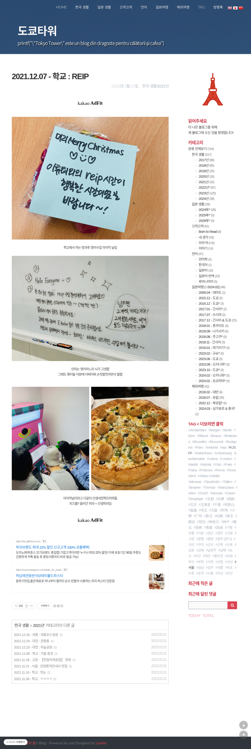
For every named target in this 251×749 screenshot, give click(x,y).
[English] (229, 7)
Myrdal (206, 464)
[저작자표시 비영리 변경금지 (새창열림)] (58, 605)
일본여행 (162, 7)
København (204, 453)
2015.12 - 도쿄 (210, 298)
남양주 (211, 550)
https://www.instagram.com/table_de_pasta (38, 569)
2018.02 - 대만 (210, 392)
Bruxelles (200, 442)
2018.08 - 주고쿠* (212, 337)
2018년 (206, 165)
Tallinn (228, 482)
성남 (201, 568)
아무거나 (206, 243)
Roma (220, 470)
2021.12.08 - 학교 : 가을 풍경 (33, 654)
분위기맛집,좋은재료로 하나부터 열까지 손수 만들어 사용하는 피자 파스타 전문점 (65, 581)
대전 (207, 556)
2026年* (206, 221)
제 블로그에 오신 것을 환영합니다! (210, 133)
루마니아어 (207, 282)
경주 (220, 533)
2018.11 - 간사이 (211, 342)
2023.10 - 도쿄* (211, 370)
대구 (198, 556)
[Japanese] (235, 7)
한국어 (204, 265)
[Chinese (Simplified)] (240, 7)
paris (228, 464)
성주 (210, 568)
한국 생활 (82, 7)
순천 (201, 573)
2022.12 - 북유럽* (212, 403)
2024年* (207, 210)
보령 (230, 556)
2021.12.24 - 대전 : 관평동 (31, 641)
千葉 (217, 505)
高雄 (219, 528)
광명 (201, 539)
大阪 (214, 510)
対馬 (224, 510)
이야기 (205, 248)
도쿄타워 (37, 30)
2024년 (206, 199)
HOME (61, 7)
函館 (231, 499)
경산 (210, 533)
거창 (201, 533)
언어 (144, 7)
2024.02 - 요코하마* (213, 381)
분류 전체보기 (201, 149)
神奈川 (214, 522)
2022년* (206, 187)
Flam (199, 447)
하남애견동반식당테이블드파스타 (39, 576)
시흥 (210, 573)
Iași (223, 447)
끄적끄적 (126, 7)
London (226, 459)
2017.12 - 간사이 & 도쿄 (217, 320)
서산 (230, 562)
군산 (210, 545)
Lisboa (213, 459)
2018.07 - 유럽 (211, 398)
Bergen (215, 430)
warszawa (226, 487)
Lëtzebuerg (224, 453)
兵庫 (220, 499)
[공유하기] (26, 606)
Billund (203, 436)
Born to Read (209, 232)
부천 (201, 562)
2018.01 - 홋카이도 (213, 326)
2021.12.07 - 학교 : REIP (50, 76)
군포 (230, 545)
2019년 (206, 171)
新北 (209, 516)
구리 (201, 545)
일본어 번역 (209, 276)
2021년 (38, 625)
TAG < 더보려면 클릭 (205, 424)
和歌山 (230, 505)
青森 (209, 528)
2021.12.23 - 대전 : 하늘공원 (33, 647)
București (216, 442)
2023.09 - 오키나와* (213, 364)
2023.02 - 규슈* (211, 353)
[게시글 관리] (31, 606)
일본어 (205, 270)
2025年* (206, 215)
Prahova (206, 470)
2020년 (206, 176)
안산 (230, 573)
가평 (229, 528)
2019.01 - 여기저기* (213, 348)
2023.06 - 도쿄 (210, 359)
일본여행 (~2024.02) (208, 287)
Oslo (218, 464)
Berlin (228, 430)
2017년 (206, 160)
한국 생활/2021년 (155, 86)
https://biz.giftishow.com (28, 541)
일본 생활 (104, 7)
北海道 (205, 505)
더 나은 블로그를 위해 (202, 127)
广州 (198, 516)
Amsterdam (198, 430)
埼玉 (203, 510)
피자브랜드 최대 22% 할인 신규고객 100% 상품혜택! (52, 547)
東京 (229, 516)
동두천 (218, 556)
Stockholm (212, 482)
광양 (210, 539)
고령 (230, 533)
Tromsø (209, 487)
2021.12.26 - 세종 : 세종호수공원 (36, 635)
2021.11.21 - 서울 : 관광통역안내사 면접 (40, 666)
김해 (201, 550)
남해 (223, 550)
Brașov (216, 436)
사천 (210, 562)
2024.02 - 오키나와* (213, 375)
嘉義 (193, 510)
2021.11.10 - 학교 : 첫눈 (30, 672)
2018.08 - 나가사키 (213, 331)
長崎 (198, 528)
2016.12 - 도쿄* (211, 303)
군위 (220, 545)
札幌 (219, 516)
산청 (220, 562)
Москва (217, 493)
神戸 (226, 522)
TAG (201, 7)
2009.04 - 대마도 (211, 292)
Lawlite (101, 743)
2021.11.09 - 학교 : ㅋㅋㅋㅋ (33, 679)
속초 (230, 568)
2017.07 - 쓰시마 (211, 315)
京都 (210, 499)
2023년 (207, 193)
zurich (203, 493)
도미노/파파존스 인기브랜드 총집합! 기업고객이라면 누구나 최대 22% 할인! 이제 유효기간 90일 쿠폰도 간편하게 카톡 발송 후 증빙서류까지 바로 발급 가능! (78, 555)
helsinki (212, 447)
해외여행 (183, 7)
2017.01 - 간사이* (212, 309)
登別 (202, 522)
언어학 (204, 259)
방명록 (218, 7)
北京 (193, 505)
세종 (220, 568)
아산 (220, 573)
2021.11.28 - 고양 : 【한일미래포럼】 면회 (42, 660)
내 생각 (206, 237)
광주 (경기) (224, 539)
